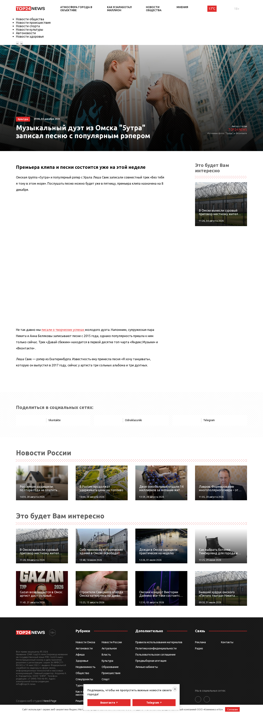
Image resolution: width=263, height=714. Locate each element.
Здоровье (82, 660)
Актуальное (109, 648)
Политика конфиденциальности (156, 648)
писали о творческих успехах (63, 329)
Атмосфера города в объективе (76, 9)
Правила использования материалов (158, 642)
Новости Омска (85, 642)
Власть (106, 654)
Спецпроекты (84, 679)
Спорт (106, 679)
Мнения (182, 7)
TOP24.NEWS (237, 129)
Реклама (200, 642)
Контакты (227, 642)
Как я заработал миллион (119, 9)
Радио (199, 648)
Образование (110, 666)
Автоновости (26, 33)
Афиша (80, 654)
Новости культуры (29, 29)
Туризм (80, 685)
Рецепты (81, 700)
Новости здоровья (30, 36)
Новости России (112, 642)
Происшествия (111, 673)
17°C (212, 8)
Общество (82, 673)
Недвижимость (85, 666)
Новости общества (154, 9)
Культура (107, 660)
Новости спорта (28, 26)
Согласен (232, 709)
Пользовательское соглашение (155, 654)
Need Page (50, 700)
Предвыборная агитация (150, 660)
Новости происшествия (33, 22)
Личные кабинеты (146, 666)
